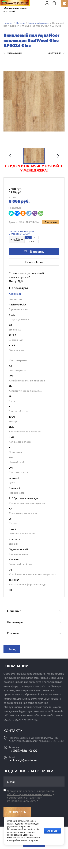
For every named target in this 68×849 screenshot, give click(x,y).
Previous (10, 156)
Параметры (15, 622)
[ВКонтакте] (17, 213)
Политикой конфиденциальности (24, 799)
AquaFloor (15, 293)
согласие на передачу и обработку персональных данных (30, 792)
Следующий (54, 52)
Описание (14, 611)
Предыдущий (14, 52)
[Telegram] (29, 213)
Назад (12, 649)
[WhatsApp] (40, 213)
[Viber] (34, 213)
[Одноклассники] (23, 213)
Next (58, 156)
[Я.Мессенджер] (11, 213)
